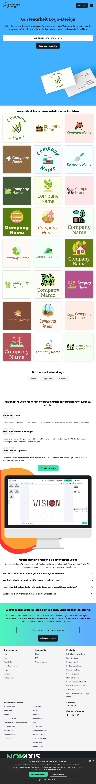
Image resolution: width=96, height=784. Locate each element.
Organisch (47, 378)
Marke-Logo (37, 710)
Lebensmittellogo (39, 746)
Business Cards (72, 662)
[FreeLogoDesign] (21, 5)
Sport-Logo (36, 706)
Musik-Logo (37, 742)
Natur (33, 378)
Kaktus (62, 378)
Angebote (8, 662)
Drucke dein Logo (73, 670)
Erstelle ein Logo (48, 468)
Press (6, 658)
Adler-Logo (8, 714)
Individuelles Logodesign (76, 654)
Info (5, 654)
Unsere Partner (41, 662)
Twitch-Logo (9, 730)
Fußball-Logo (37, 714)
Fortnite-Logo (9, 726)
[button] (48, 779)
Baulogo (35, 722)
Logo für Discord (10, 718)
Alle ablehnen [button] (58, 774)
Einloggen (82, 5)
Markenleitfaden (72, 678)
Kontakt (7, 674)
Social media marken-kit (76, 682)
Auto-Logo (8, 710)
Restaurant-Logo (39, 738)
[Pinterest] (79, 715)
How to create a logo (12, 666)
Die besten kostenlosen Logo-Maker (78, 695)
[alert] (48, 771)
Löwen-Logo (37, 718)
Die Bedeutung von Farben (76, 686)
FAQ (37, 658)
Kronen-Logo (37, 726)
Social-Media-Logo (39, 730)
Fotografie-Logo (38, 734)
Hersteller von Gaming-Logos (15, 722)
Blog (37, 654)
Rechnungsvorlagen (74, 666)
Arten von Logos (72, 690)
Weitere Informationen (52, 769)
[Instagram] (74, 715)
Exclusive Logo (72, 658)
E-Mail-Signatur (72, 674)
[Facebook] (68, 715)
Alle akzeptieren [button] (38, 774)
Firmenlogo (8, 738)
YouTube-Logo (9, 706)
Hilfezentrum (9, 678)
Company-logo (10, 734)
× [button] (93, 760)
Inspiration (8, 670)
